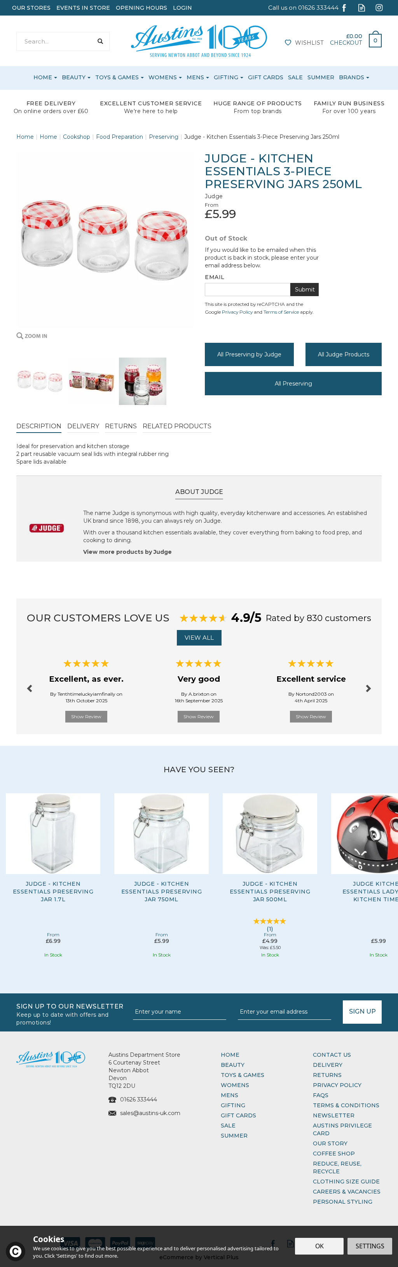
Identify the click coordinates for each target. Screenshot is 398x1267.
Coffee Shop (334, 1153)
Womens (235, 1085)
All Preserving (293, 383)
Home (230, 1054)
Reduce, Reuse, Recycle (337, 1167)
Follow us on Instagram (379, 7)
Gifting (233, 1105)
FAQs (320, 1095)
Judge (214, 196)
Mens (229, 1095)
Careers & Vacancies (347, 1191)
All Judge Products (343, 354)
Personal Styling (342, 1201)
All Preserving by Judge (249, 354)
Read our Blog (362, 7)
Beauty (232, 1064)
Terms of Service (281, 312)
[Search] (100, 41)
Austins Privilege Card (342, 1129)
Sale (228, 1125)
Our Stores (31, 7)
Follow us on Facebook (344, 7)
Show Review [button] (86, 716)
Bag (372, 38)
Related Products (177, 426)
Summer (234, 1135)
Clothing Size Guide (346, 1181)
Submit (305, 289)
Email (215, 277)
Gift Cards (238, 1115)
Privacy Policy (237, 312)
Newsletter (333, 1115)
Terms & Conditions (346, 1105)
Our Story (330, 1143)
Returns (121, 426)
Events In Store (83, 7)
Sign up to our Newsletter (70, 1014)
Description (38, 426)
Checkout (346, 42)
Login (182, 7)
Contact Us (332, 1054)
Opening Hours (141, 7)
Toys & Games (242, 1075)
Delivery (83, 426)
